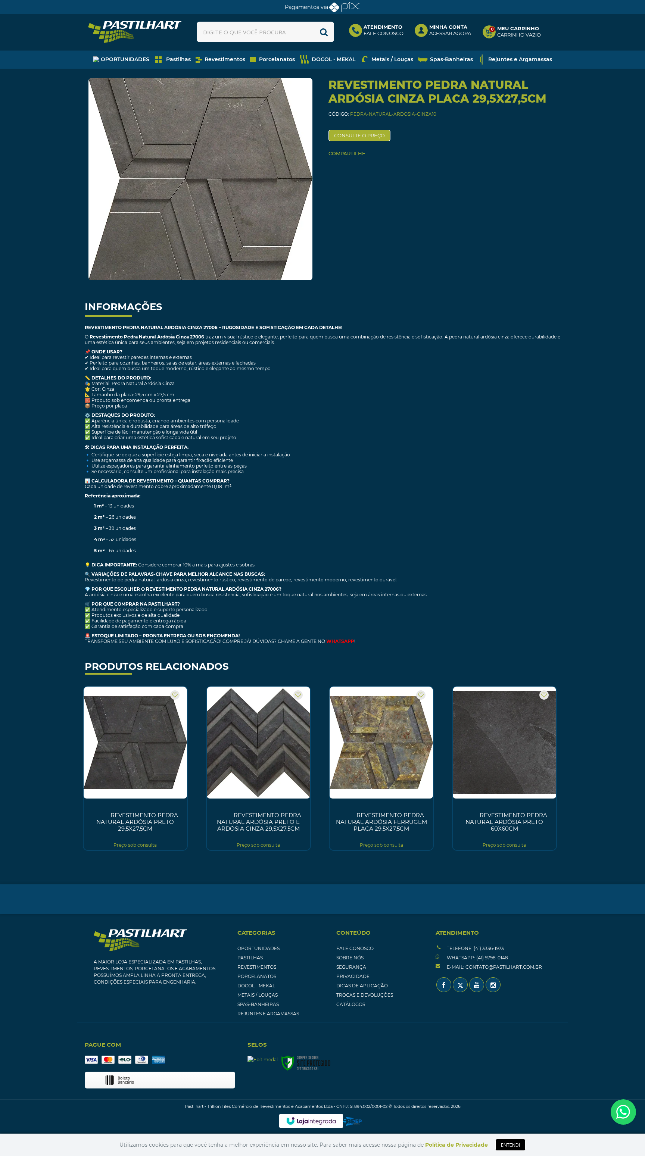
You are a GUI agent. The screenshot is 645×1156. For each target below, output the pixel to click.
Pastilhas (250, 957)
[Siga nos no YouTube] (476, 984)
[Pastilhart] (135, 32)
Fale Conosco (355, 948)
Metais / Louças (257, 995)
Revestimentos (256, 967)
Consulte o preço (359, 135)
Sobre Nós (350, 957)
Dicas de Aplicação (362, 985)
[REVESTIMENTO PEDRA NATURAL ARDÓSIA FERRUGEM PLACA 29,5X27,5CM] (381, 768)
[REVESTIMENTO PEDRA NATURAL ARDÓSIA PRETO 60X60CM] (504, 768)
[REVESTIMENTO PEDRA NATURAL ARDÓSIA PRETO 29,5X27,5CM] (135, 768)
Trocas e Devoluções (364, 995)
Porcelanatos (256, 976)
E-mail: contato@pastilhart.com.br (494, 967)
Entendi (510, 1144)
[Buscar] (324, 32)
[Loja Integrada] (311, 1121)
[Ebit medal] (262, 1059)
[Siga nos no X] (460, 984)
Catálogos (350, 1004)
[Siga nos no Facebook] (443, 984)
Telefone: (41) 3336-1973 (475, 948)
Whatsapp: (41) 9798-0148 (477, 957)
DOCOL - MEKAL (256, 985)
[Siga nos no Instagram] (493, 984)
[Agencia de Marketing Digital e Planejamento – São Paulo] (352, 1121)
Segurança (351, 967)
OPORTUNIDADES (258, 948)
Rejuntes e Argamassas (268, 1013)
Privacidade (353, 976)
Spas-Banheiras (258, 1004)
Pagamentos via (306, 7)
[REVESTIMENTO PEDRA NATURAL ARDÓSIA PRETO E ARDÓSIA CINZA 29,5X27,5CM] (258, 768)
